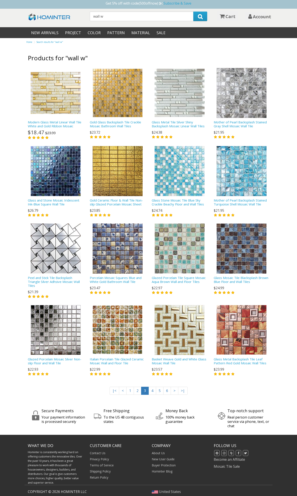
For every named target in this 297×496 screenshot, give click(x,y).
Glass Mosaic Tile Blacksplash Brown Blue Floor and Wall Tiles (241, 280)
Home (29, 42)
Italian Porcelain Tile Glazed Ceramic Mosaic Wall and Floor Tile (117, 361)
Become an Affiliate (229, 459)
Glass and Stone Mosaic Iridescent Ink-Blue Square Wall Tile (53, 202)
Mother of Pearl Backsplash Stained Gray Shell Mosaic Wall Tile (240, 124)
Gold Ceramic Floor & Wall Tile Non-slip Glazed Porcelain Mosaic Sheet (116, 202)
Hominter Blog (162, 471)
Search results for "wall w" (49, 42)
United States (169, 491)
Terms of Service (102, 465)
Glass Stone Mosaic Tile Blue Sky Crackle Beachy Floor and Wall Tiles (178, 202)
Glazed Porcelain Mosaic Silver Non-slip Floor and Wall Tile (54, 361)
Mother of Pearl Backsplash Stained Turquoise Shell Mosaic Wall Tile (240, 202)
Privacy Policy (99, 459)
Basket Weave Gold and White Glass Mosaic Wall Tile (179, 361)
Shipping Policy (100, 471)
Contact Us (97, 453)
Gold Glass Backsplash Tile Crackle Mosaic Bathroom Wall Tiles (115, 124)
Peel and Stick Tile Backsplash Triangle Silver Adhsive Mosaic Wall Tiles (54, 282)
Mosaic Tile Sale (227, 466)
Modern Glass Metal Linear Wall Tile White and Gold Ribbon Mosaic (54, 124)
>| (183, 390)
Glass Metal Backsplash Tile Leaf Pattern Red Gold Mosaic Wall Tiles (240, 361)
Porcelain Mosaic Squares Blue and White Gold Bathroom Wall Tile (116, 280)
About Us (158, 453)
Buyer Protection (164, 465)
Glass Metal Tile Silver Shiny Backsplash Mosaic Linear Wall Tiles (178, 124)
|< (114, 390)
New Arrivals (44, 32)
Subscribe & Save (177, 3)
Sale (161, 32)
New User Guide (163, 459)
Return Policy (99, 477)
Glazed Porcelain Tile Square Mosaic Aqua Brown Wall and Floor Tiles (179, 280)
